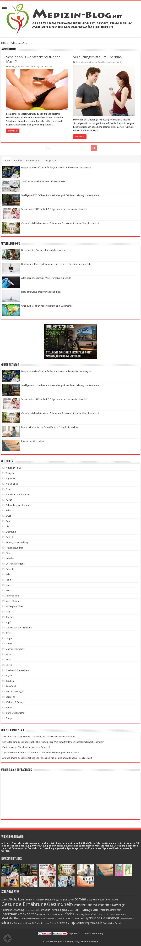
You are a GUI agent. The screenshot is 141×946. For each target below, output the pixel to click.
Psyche (9, 675)
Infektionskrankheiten (19, 914)
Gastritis (116, 900)
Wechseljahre (108, 923)
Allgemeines (12, 484)
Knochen (10, 617)
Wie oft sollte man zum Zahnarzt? (34, 747)
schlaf (5, 923)
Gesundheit (59, 904)
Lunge (9, 638)
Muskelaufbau (10, 918)
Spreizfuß (54, 923)
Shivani (5, 736)
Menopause (121, 915)
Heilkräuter (29, 910)
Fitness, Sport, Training (17, 542)
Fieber (101, 899)
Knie (8, 611)
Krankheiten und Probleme (19, 627)
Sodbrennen (43, 923)
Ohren (9, 665)
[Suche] (94, 148)
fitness (108, 899)
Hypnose (70, 910)
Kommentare (32, 160)
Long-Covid (91, 914)
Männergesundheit (15, 649)
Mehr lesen (12, 131)
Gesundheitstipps (84, 905)
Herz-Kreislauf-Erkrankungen (50, 910)
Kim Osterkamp (10, 742)
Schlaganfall (29, 923)
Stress (62, 923)
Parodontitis (39, 919)
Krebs (8, 633)
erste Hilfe (92, 899)
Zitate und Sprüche (15, 713)
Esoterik (9, 537)
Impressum (74, 933)
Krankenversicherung (55, 915)
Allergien (10, 473)
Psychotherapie (127, 919)
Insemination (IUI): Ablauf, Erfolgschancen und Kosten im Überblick (54, 209)
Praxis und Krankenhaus (17, 670)
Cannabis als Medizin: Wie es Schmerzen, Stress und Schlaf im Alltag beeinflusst (60, 223)
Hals (8, 574)
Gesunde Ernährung (23, 904)
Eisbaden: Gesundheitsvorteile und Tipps (41, 292)
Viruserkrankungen (15, 691)
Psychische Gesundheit (101, 918)
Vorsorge (10, 697)
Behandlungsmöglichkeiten (59, 899)
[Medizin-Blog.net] (70, 18)
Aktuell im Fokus (13, 468)
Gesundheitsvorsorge (110, 905)
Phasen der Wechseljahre (33, 441)
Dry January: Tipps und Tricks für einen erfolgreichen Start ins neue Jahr (56, 264)
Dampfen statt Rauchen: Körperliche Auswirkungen (46, 250)
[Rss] (70, 938)
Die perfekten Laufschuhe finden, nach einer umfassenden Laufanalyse (56, 167)
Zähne (9, 707)
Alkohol (4, 900)
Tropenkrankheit (93, 923)
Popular (18, 160)
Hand (8, 579)
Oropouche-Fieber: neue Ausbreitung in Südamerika (47, 306)
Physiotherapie (73, 918)
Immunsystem (86, 909)
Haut (8, 585)
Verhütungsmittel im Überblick (97, 57)
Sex (36, 923)
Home (6, 43)
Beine (8, 510)
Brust (8, 516)
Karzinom (41, 915)
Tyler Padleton (9, 752)
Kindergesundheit (14, 606)
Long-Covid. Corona (106, 915)
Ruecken (10, 681)
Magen (9, 643)
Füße (8, 553)
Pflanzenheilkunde (54, 919)
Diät (8, 526)
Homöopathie (12, 595)
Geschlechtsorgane (34, 66)
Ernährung (11, 531)
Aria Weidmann (9, 758)
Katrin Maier (8, 747)
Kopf (8, 622)
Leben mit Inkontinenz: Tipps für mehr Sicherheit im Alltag (49, 427)
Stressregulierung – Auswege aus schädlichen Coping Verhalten (44, 736)
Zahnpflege (119, 923)
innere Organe (13, 601)
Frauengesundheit (16, 66)
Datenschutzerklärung (92, 933)
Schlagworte (49, 160)
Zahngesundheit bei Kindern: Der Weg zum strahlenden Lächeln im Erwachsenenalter (62, 742)
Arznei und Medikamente (18, 494)
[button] (7, 938)
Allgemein (10, 478)
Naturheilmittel (27, 919)
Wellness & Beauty (15, 702)
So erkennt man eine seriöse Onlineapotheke (43, 181)
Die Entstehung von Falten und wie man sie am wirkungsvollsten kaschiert (56, 758)
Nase (8, 654)
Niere (8, 659)
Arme (8, 489)
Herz (8, 590)
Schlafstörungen (17, 923)
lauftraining (79, 915)
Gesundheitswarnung (12, 910)
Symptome (75, 922)
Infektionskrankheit (110, 910)
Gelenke (10, 558)
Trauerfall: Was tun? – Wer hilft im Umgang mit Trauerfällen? (49, 752)
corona (80, 899)
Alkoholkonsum (18, 899)
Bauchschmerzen (36, 900)
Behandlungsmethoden (86, 62)
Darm (8, 521)
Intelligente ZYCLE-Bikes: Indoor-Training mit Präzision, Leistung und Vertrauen (60, 195)
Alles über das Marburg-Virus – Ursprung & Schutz (46, 278)
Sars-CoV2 (11, 686)
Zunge (9, 718)
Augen (9, 500)
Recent (6, 160)
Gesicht (9, 569)
